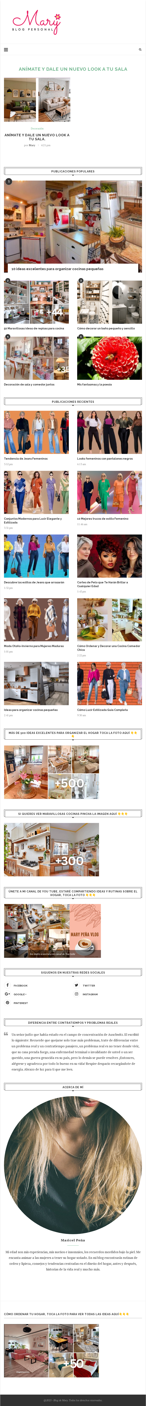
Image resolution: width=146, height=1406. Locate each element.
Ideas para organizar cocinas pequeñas (31, 709)
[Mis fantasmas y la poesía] (109, 358)
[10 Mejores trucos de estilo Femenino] (109, 492)
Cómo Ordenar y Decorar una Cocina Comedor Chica (108, 648)
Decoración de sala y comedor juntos (29, 384)
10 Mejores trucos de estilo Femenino (102, 518)
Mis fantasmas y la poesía (94, 384)
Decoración (37, 128)
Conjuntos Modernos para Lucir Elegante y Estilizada (33, 520)
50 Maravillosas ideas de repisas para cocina (34, 328)
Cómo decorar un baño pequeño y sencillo (106, 328)
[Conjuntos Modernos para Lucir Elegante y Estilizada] (36, 492)
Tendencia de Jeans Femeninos (26, 458)
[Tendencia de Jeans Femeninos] (36, 432)
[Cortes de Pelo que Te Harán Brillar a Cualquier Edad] (109, 556)
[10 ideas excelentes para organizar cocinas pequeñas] (73, 227)
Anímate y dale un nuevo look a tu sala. (37, 137)
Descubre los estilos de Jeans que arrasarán (34, 582)
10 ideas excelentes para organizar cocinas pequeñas (57, 269)
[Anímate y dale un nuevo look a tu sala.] (37, 100)
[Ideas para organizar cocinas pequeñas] (36, 683)
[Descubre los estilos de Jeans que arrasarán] (36, 556)
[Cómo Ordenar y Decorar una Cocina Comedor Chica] (109, 619)
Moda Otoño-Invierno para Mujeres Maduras (34, 646)
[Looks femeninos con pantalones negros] (109, 432)
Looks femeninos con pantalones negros (105, 458)
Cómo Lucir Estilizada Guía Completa (102, 709)
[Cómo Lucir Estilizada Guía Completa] (109, 683)
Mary (32, 145)
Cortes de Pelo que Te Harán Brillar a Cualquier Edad (102, 584)
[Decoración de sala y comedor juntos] (36, 358)
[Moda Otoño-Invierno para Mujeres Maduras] (36, 619)
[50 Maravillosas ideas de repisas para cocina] (36, 302)
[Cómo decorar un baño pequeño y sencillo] (109, 302)
